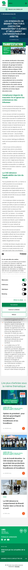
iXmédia (17, 566)
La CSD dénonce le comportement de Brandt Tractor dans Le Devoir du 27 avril (13, 504)
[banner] (4, 3)
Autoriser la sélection (14, 309)
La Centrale (16, 409)
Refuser (14, 314)
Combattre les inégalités (7, 408)
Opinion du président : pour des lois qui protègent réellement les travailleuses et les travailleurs (14, 418)
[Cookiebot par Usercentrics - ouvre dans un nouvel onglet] (20, 254)
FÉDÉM (14, 17)
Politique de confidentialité (9, 537)
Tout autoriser (14, 304)
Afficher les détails (18, 300)
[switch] (24, 284)
